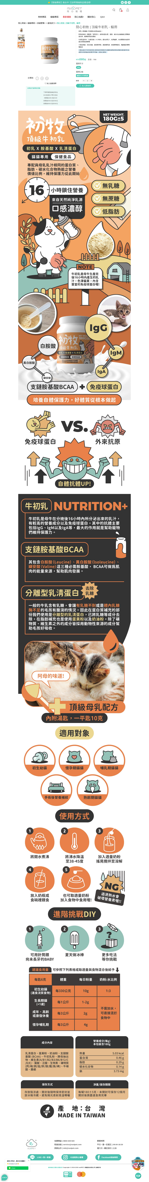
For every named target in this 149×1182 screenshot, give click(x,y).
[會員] (127, 10)
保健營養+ (41, 23)
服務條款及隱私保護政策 (55, 1167)
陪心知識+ (79, 17)
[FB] (129, 2)
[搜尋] (114, 10)
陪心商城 (22, 23)
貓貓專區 (31, 23)
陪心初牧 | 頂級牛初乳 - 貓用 (68, 23)
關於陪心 (92, 17)
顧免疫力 (51, 23)
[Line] (122, 2)
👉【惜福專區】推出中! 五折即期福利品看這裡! (69, 2)
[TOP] (138, 1176)
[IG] (125, 2)
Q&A (102, 17)
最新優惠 (67, 17)
